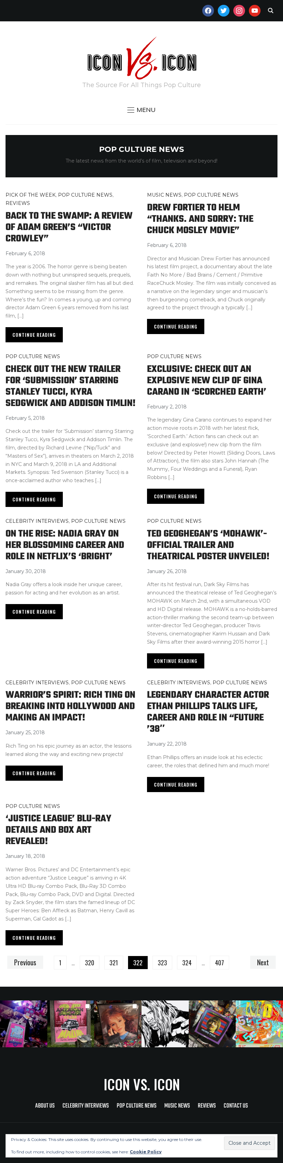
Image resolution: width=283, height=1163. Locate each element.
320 (89, 962)
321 (113, 962)
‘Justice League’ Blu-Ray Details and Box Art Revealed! (58, 830)
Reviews (18, 203)
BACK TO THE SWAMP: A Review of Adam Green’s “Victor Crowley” (69, 227)
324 (187, 962)
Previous (25, 962)
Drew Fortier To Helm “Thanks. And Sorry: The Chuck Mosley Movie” (200, 219)
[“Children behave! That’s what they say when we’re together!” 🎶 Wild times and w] (118, 1024)
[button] (141, 110)
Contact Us (236, 1106)
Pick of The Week (31, 195)
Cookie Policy (146, 1151)
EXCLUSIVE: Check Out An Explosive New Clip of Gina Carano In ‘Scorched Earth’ (206, 380)
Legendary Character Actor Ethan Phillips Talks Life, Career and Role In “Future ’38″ (208, 712)
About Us (45, 1106)
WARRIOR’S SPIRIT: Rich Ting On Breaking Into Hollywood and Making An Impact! (70, 706)
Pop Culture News (85, 195)
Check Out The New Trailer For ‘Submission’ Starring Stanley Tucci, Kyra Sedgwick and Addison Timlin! (71, 386)
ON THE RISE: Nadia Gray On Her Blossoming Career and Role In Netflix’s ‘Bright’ (65, 545)
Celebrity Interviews (37, 521)
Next (263, 962)
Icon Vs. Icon (142, 1084)
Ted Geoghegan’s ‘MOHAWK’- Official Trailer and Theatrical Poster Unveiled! (208, 545)
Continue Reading (34, 334)
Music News (164, 195)
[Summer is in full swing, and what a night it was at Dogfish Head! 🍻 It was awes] (71, 1024)
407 (219, 962)
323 (162, 962)
